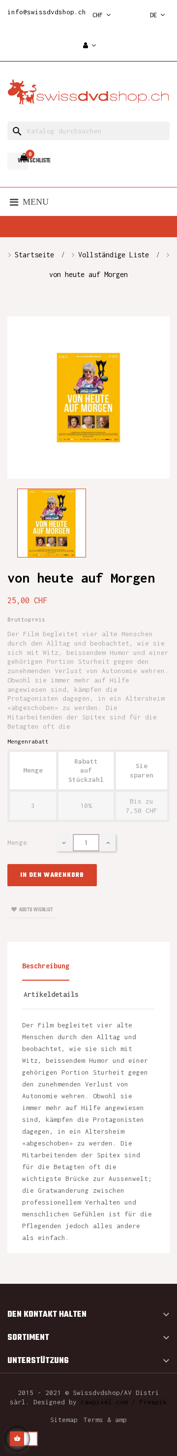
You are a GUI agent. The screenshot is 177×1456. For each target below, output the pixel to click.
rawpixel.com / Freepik (124, 1402)
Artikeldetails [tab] (51, 994)
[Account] (89, 46)
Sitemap (64, 1420)
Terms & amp (105, 1420)
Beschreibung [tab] (45, 965)
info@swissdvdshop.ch (46, 12)
